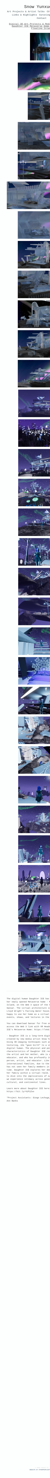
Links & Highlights (24, 15)
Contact (42, 18)
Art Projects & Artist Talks (26, 11)
